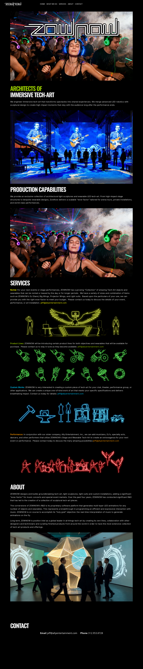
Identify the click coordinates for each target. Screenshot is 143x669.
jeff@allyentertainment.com (54, 303)
